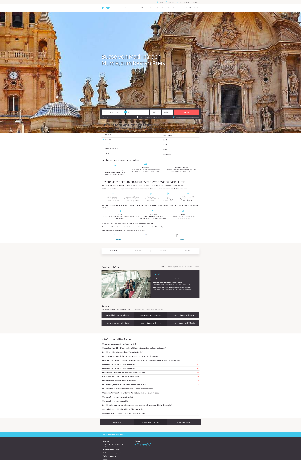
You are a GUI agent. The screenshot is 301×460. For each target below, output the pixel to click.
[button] (115, 117)
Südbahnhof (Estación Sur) (159, 282)
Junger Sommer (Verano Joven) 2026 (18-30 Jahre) (151, 117)
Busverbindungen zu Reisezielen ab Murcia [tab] (116, 310)
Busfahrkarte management (112, 453)
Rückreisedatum (166, 111)
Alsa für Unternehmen (184, 2)
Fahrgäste (105, 117)
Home (103, 435)
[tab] (150, 344)
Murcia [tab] (197, 267)
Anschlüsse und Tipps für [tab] (154, 310)
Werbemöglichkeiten (110, 456)
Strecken (110, 435)
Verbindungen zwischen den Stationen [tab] (180, 267)
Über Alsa (106, 441)
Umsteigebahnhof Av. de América (160, 278)
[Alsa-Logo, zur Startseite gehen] (106, 8)
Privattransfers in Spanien (111, 450)
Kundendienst (171, 2)
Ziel (129, 111)
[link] (125, 112)
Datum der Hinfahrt (155, 111)
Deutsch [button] (161, 2)
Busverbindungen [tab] (138, 310)
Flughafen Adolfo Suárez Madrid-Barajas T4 (163, 287)
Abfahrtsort (106, 111)
